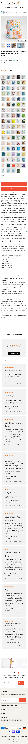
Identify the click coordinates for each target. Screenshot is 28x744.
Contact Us (4, 735)
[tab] (14, 255)
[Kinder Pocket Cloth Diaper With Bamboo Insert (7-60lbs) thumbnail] (3, 45)
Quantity (3, 175)
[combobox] (14, 377)
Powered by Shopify (14, 741)
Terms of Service (20, 735)
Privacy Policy (12, 735)
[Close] (25, 357)
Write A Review (14, 353)
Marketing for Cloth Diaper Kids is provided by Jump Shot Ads (14, 737)
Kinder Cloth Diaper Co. (8, 58)
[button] (14, 60)
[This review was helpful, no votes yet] (19, 481)
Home (2, 11)
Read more (7, 441)
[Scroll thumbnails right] (26, 45)
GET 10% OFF (14, 382)
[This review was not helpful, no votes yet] (21, 411)
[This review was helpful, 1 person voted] (19, 411)
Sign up (21, 683)
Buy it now (14, 189)
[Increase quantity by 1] (14, 179)
